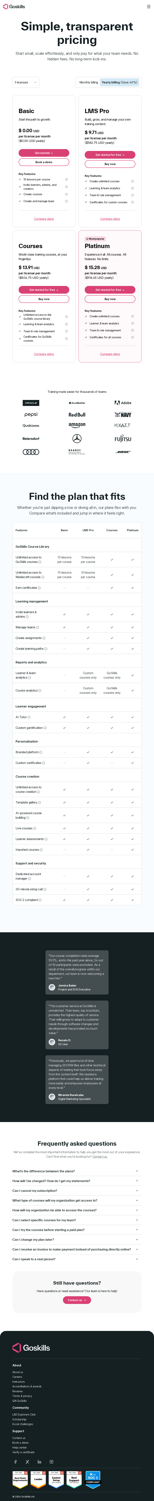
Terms (16, 1395)
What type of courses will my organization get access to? (54, 1200)
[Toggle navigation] (148, 6)
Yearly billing (119, 82)
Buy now (110, 164)
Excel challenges (22, 1424)
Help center (19, 1447)
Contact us (75, 1300)
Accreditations (21, 1386)
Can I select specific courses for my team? (44, 1220)
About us (17, 1372)
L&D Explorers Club (24, 1414)
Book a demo (43, 162)
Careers (17, 1376)
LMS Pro (88, 530)
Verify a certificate (23, 1452)
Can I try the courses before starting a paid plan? (48, 1230)
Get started (42, 153)
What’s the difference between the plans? (43, 1171)
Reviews (17, 1391)
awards (37, 1386)
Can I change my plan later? (33, 1239)
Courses (112, 530)
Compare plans (44, 219)
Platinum (132, 530)
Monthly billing (88, 82)
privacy (27, 1395)
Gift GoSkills (19, 1400)
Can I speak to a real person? (33, 1259)
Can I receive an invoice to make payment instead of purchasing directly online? (71, 1249)
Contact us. (100, 1156)
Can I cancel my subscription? (34, 1190)
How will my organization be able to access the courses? (54, 1210)
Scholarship (19, 1419)
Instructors (18, 1381)
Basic (64, 530)
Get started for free (109, 154)
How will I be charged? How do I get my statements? (51, 1181)
